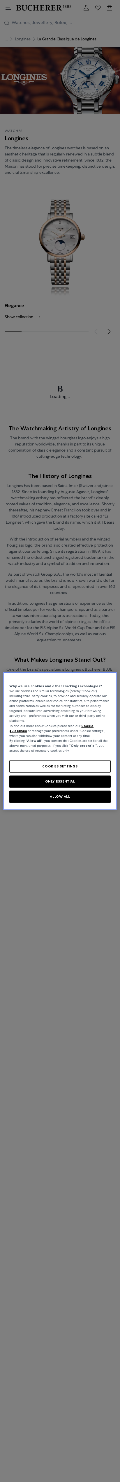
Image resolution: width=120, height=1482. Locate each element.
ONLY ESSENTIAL (60, 781)
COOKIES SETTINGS (59, 766)
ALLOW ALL (60, 796)
